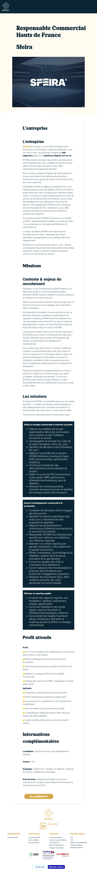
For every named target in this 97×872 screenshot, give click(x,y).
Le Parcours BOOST (56, 837)
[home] (6, 7)
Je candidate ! (39, 796)
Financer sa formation (56, 848)
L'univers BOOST (13, 837)
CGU (71, 840)
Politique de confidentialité (78, 842)
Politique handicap (76, 845)
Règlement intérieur (76, 847)
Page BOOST (53, 824)
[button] (91, 7)
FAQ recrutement (34, 842)
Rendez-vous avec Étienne (58, 840)
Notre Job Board (34, 840)
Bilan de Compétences (57, 845)
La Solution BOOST (35, 837)
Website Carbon (56, 867)
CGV (71, 837)
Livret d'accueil (54, 842)
